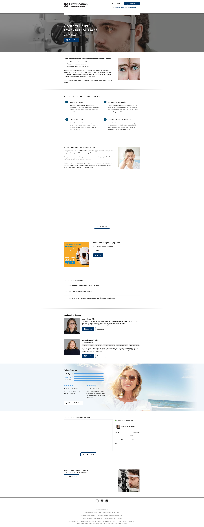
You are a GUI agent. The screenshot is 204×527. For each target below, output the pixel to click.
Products (101, 13)
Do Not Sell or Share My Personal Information (115, 523)
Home (69, 521)
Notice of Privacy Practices (119, 521)
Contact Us (127, 13)
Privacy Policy (131, 521)
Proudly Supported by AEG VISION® (113, 518)
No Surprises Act (107, 521)
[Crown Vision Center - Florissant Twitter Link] (107, 501)
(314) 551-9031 (115, 512)
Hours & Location (77, 13)
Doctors (86, 13)
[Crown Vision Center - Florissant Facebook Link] (97, 501)
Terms (97, 250)
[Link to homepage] (80, 5)
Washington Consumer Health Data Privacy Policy (89, 523)
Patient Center (117, 13)
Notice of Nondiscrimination (94, 521)
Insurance (94, 13)
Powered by (92, 518)
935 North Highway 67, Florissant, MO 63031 (127, 7)
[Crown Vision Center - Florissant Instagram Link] (102, 501)
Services (108, 13)
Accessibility (83, 521)
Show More (89, 397)
